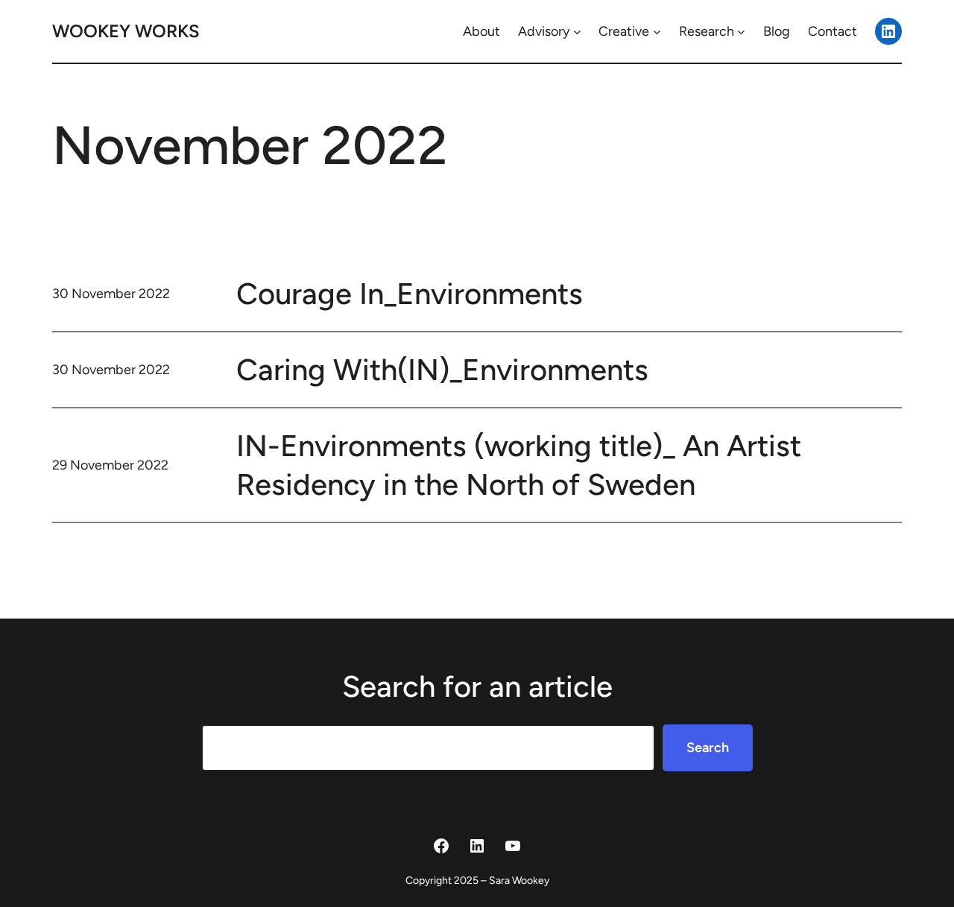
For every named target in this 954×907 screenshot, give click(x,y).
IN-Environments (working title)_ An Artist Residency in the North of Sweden (518, 465)
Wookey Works (126, 31)
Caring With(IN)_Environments (442, 370)
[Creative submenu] (657, 32)
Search (707, 747)
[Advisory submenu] (577, 32)
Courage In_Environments (409, 294)
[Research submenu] (741, 32)
